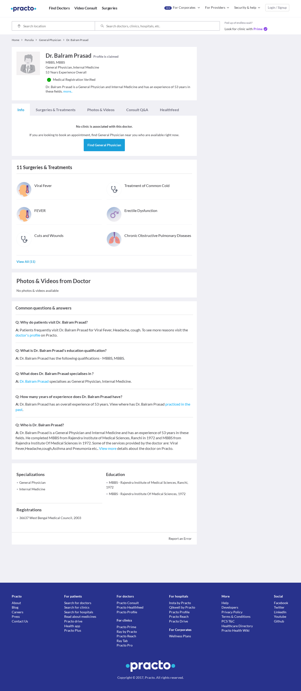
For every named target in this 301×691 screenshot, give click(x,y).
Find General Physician (104, 145)
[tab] (21, 110)
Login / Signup (277, 7)
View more (107, 448)
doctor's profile (28, 335)
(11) (25, 262)
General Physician (32, 482)
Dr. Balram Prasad (34, 381)
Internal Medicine (32, 489)
